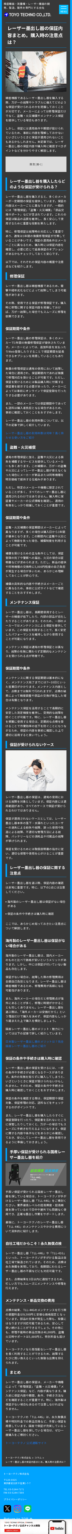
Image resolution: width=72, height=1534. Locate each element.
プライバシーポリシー (15, 1499)
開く (39, 164)
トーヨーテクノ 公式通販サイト (26, 1443)
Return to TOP (16, 1518)
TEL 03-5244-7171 (14, 1489)
